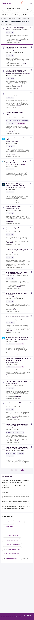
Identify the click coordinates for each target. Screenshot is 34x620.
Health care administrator (13, 544)
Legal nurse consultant (12, 558)
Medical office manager (12, 553)
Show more (18, 40)
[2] (22, 470)
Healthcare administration (13, 535)
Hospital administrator (12, 531)
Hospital (8, 522)
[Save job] (31, 27)
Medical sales (9, 526)
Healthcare (20, 522)
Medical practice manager (13, 549)
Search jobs (3, 18)
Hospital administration (12, 540)
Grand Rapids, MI (12, 18)
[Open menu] (31, 3)
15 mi (27, 9)
